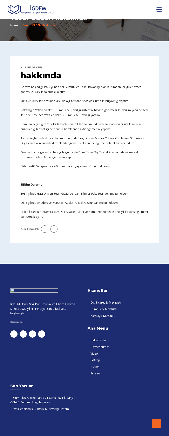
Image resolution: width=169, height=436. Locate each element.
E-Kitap (95, 360)
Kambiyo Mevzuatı (102, 316)
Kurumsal (16, 322)
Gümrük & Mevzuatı (103, 309)
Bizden (95, 367)
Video (94, 353)
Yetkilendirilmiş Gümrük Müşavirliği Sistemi (41, 409)
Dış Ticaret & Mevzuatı (105, 302)
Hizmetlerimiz (99, 347)
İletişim (95, 373)
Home (14, 25)
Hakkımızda (98, 340)
